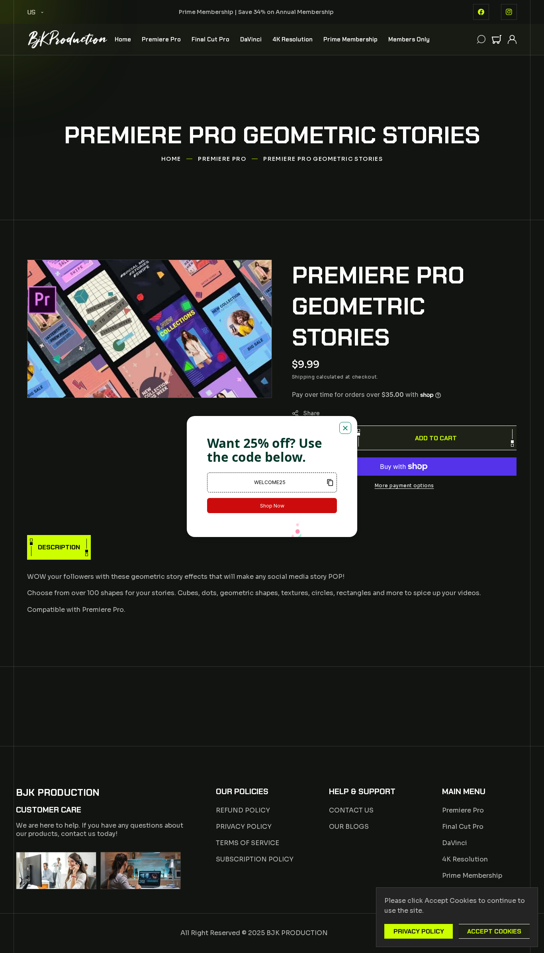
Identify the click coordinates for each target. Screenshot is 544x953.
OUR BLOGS (349, 826)
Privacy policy (418, 931)
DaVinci (454, 843)
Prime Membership (472, 875)
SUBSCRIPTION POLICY (255, 859)
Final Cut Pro (462, 826)
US (31, 12)
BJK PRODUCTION (297, 933)
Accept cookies (494, 931)
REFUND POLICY (243, 810)
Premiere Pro (222, 158)
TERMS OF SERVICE (247, 843)
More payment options (404, 485)
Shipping (303, 377)
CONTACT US (351, 810)
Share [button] (311, 412)
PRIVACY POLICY (244, 826)
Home (171, 158)
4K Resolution (465, 859)
